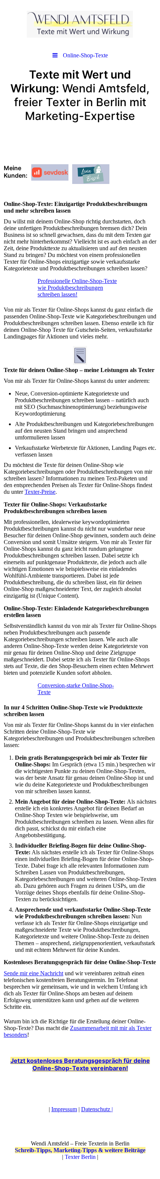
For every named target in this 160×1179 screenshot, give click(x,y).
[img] (80, 24)
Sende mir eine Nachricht (33, 973)
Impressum (64, 1109)
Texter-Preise (40, 492)
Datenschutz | (97, 1109)
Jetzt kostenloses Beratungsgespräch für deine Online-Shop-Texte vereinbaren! (80, 1064)
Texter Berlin (80, 1157)
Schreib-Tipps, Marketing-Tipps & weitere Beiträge (80, 1150)
